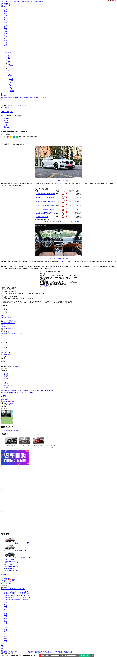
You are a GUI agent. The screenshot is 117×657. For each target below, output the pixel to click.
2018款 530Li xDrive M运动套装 (45, 201)
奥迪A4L (7, 563)
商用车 (24, 1)
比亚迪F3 (50, 390)
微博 (5, 641)
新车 (9, 54)
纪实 (2, 646)
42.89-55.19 (9, 403)
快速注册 (17, 366)
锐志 (37, 390)
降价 (21, 105)
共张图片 (11, 401)
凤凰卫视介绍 (68, 652)
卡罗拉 (45, 390)
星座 (5, 49)
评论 (5, 607)
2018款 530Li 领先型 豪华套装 (45, 197)
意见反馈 (60, 652)
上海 (4, 97)
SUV (10, 84)
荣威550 (30, 392)
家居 (5, 26)
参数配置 (7, 120)
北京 (2, 94)
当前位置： (4, 105)
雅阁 (2, 390)
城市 (5, 636)
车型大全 (10, 65)
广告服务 (30, 652)
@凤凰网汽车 (12, 321)
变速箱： (3, 332)
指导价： (3, 403)
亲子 (5, 20)
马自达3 (3, 392)
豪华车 (12, 82)
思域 (21, 390)
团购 (9, 72)
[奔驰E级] (10, 550)
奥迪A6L (17, 543)
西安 (37, 97)
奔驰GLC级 (18, 557)
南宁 (32, 97)
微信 (8, 3)
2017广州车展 (5, 107)
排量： (3, 330)
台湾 (5, 606)
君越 (54, 390)
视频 (5, 40)
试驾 (9, 58)
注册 (9, 5)
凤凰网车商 (18, 1)
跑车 (11, 89)
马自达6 (29, 390)
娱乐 (5, 13)
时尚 (5, 17)
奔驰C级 (7, 561)
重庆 (35, 97)
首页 (5, 602)
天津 (21, 97)
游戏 (5, 634)
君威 (4, 390)
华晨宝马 (5, 111)
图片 (9, 68)
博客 (5, 42)
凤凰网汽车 (11, 1)
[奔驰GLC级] (10, 557)
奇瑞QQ (25, 392)
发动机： (3, 406)
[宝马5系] (4, 324)
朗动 (6, 392)
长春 (13, 97)
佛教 (5, 47)
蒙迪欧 (8, 390)
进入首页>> (9, 399)
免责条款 (49, 652)
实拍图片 (7, 122)
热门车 (6, 373)
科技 (5, 28)
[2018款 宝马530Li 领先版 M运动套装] (58, 177)
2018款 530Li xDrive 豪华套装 (45, 205)
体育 (5, 15)
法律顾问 (55, 652)
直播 (2, 648)
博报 (5, 640)
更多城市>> (42, 97)
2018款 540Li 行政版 (42, 217)
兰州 (24, 97)
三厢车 (11, 80)
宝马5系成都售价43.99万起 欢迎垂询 (18, 592)
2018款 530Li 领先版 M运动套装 (45, 194)
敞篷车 (12, 91)
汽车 (5, 22)
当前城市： (4, 352)
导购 (9, 56)
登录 (6, 5)
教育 (5, 33)
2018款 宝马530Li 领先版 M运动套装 (58, 180)
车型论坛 (7, 128)
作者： (3, 321)
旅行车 (12, 87)
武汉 (29, 97)
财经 (5, 12)
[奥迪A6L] (10, 543)
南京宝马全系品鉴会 (52, 446)
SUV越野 (7, 380)
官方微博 (3, 3)
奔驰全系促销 (11, 445)
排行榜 (10, 75)
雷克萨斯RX (8, 570)
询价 (9, 74)
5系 (11, 111)
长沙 (18, 97)
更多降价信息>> (5, 354)
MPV (11, 85)
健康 (5, 19)
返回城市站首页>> (6, 317)
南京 (26, 97)
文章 (5, 126)
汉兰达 (7, 565)
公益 (5, 46)
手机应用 (41, 1)
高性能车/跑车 (8, 385)
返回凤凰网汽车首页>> (8, 323)
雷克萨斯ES (8, 566)
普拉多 (41, 390)
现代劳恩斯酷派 (18, 392)
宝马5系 (62, 183)
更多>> (3, 316)
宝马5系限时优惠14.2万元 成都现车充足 (19, 597)
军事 (5, 38)
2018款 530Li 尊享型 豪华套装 (45, 209)
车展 (32, 1)
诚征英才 (36, 652)
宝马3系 (12, 390)
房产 (5, 24)
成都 (17, 105)
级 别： (3, 405)
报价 (9, 67)
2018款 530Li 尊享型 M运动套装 (45, 213)
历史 (5, 37)
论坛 (5, 44)
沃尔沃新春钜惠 (24, 445)
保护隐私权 (42, 652)
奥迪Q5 (7, 559)
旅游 (5, 29)
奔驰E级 (17, 550)
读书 (5, 31)
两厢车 (11, 79)
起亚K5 (24, 390)
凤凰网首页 (4, 1)
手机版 (36, 1)
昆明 (15, 97)
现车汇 (29, 1)
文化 (5, 35)
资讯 (5, 10)
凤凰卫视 (3, 7)
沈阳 (10, 97)
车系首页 (7, 119)
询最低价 (3, 399)
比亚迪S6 (11, 392)
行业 (9, 61)
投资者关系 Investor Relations (19, 652)
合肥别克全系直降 (38, 445)
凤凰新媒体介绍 (5, 652)
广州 (7, 97)
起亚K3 (17, 390)
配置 (17, 430)
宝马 (9, 266)
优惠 (9, 70)
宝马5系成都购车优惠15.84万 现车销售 (19, 599)
